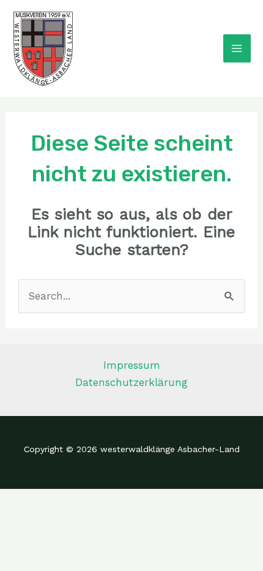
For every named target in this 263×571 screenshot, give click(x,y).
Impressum (131, 365)
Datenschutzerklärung (131, 382)
